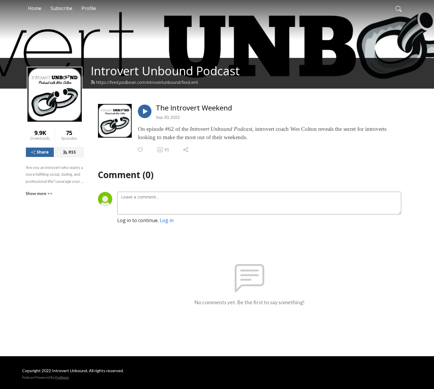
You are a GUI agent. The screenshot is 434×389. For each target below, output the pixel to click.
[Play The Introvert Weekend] (144, 111)
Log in (167, 220)
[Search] (398, 8)
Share (43, 152)
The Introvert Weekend (194, 108)
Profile (88, 8)
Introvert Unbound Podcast (165, 71)
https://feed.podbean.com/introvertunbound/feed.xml (147, 82)
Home (34, 8)
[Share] (186, 150)
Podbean (62, 377)
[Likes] (140, 150)
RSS (72, 152)
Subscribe (61, 8)
